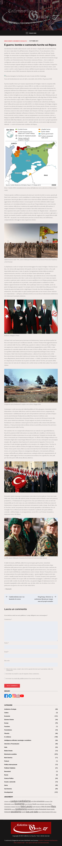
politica (37, 809)
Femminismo (8, 730)
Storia (6, 785)
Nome (6, 643)
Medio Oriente (8, 41)
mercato (13, 809)
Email (6, 652)
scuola (52, 809)
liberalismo (38, 806)
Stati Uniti (29, 812)
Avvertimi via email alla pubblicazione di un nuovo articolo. (23, 678)
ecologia (12, 804)
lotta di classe (46, 806)
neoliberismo (21, 809)
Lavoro (28, 806)
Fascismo (7, 726)
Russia (6, 775)
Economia (7, 716)
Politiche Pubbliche (9, 768)
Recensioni (7, 771)
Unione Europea (45, 812)
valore (54, 812)
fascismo (30, 804)
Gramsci (46, 804)
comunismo (40, 801)
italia (23, 806)
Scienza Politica (8, 778)
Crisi (51, 801)
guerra (50, 804)
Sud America (8, 789)
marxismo (7, 809)
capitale (14, 801)
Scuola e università (9, 782)
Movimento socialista (20, 41)
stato (36, 811)
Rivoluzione (42, 809)
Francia (38, 804)
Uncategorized (8, 792)
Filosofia (6, 733)
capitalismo (24, 801)
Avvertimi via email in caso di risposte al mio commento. (22, 673)
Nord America (8, 757)
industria (13, 806)
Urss (51, 812)
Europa (6, 723)
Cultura (6, 712)
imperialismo (7, 806)
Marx (53, 806)
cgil (32, 801)
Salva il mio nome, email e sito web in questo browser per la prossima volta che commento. (29, 669)
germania (42, 804)
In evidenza (7, 737)
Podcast (6, 761)
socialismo (16, 811)
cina (34, 801)
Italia (5, 747)
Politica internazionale (10, 764)
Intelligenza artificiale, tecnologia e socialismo (17, 740)
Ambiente (6, 801)
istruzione (18, 806)
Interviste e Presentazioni (11, 744)
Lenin (34, 806)
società (24, 812)
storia (39, 812)
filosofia (34, 804)
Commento (8, 619)
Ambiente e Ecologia (10, 709)
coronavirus (47, 801)
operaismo (30, 809)
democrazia (7, 804)
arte (9, 801)
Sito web (6, 660)
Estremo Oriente (9, 719)
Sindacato (7, 812)
